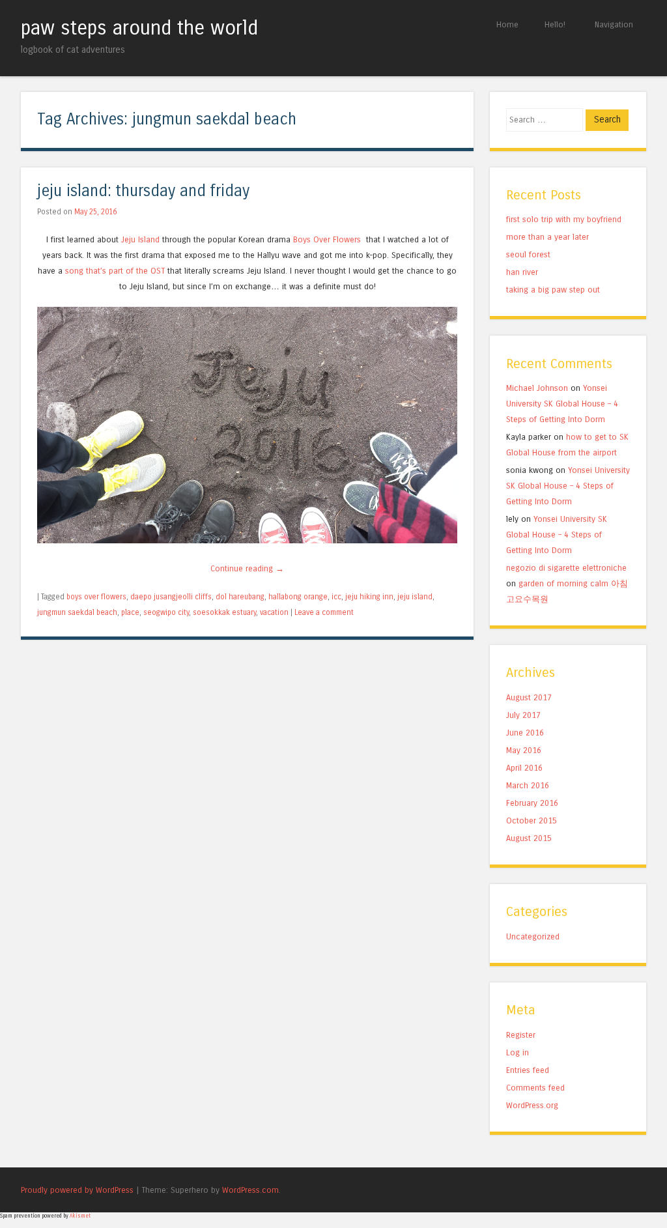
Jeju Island (140, 239)
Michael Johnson (537, 388)
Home (507, 24)
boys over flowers (96, 596)
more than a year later (547, 237)
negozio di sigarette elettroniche (566, 568)
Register (520, 1035)
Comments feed (535, 1087)
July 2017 (523, 715)
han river (522, 272)
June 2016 (525, 732)
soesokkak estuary (224, 612)
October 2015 (531, 820)
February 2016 (532, 803)
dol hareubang (240, 596)
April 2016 (524, 768)
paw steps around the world (139, 28)
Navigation (614, 24)
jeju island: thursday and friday (143, 191)
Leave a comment (324, 612)
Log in (517, 1052)
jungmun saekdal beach (77, 612)
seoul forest (528, 254)
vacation (274, 612)
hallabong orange (298, 596)
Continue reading (247, 568)
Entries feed (527, 1070)
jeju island (415, 596)
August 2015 (529, 838)
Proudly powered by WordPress (77, 1190)
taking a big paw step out (553, 289)
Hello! (555, 24)
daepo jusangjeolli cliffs (171, 596)
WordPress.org (532, 1105)
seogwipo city (166, 612)
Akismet (80, 1216)
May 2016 (523, 750)
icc (336, 596)
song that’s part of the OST (115, 271)
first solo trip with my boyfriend (563, 219)
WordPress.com (250, 1190)
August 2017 (529, 697)
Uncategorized (533, 936)
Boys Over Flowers (328, 239)
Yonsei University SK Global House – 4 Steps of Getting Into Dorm (562, 403)
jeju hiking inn (369, 596)
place (130, 612)
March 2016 (527, 785)
